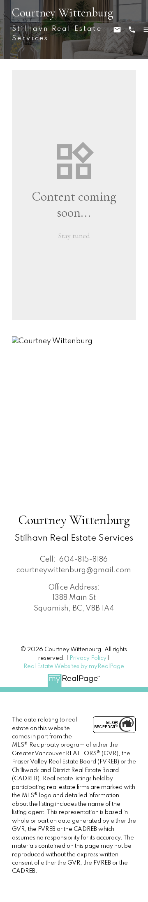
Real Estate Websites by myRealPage (73, 666)
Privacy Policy (87, 658)
